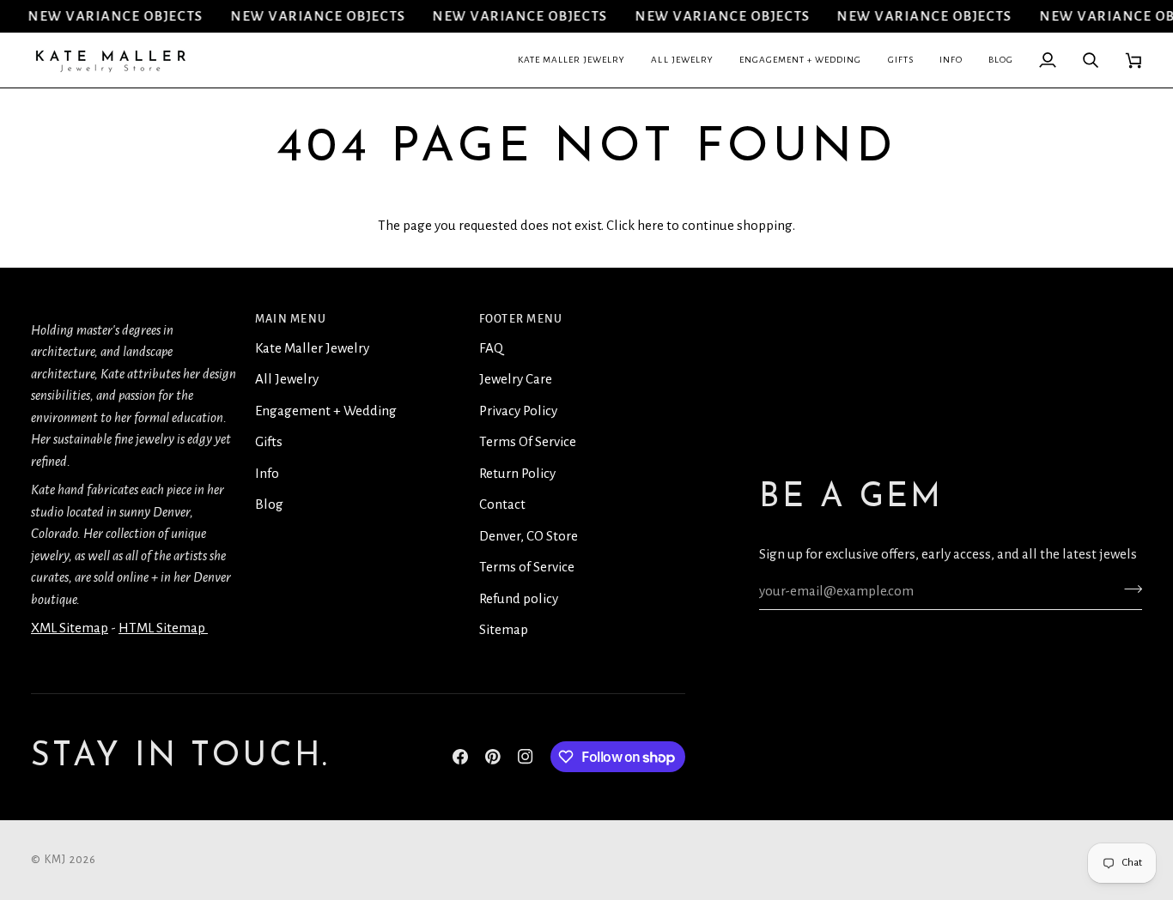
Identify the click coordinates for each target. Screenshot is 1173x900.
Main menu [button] (290, 319)
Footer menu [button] (521, 319)
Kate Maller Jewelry (312, 348)
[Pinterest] (493, 756)
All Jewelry (287, 378)
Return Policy (517, 473)
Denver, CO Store (528, 536)
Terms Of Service (527, 441)
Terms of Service (526, 566)
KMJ (56, 860)
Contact (502, 504)
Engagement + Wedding (326, 410)
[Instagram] (525, 756)
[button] (572, 60)
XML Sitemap (69, 627)
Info (267, 473)
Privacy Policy (518, 410)
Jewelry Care (515, 378)
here (650, 225)
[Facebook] (460, 756)
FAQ (491, 348)
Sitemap (503, 629)
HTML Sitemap (163, 627)
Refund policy (518, 598)
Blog (269, 504)
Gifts (269, 441)
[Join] (1128, 588)
